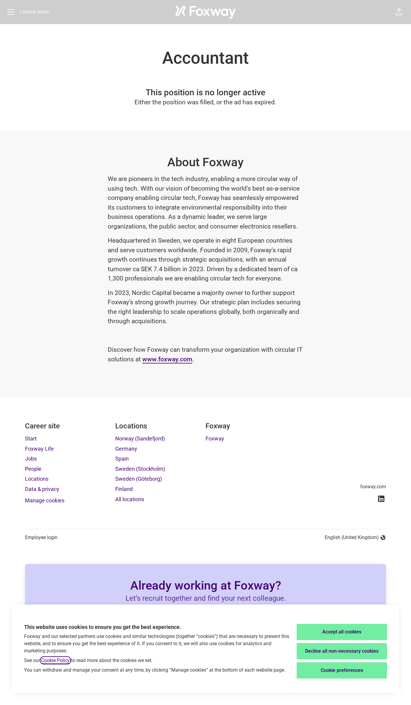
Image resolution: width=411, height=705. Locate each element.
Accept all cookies (341, 632)
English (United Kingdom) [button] (352, 538)
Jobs (31, 458)
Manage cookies (44, 500)
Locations (36, 479)
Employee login (41, 537)
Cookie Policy (55, 660)
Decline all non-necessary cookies (342, 651)
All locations (129, 499)
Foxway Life (39, 449)
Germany (126, 449)
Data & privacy (42, 489)
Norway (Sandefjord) (140, 438)
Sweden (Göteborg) (138, 479)
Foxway (215, 438)
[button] (399, 12)
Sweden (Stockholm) (140, 469)
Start (31, 438)
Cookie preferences (342, 670)
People (33, 469)
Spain (122, 458)
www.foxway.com (167, 359)
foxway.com (373, 486)
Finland (124, 489)
